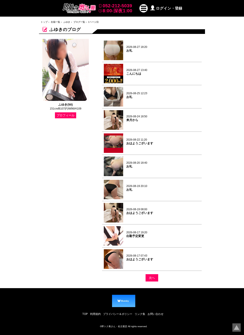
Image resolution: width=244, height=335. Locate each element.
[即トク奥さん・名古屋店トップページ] (79, 8)
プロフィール (66, 115)
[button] (143, 8)
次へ (152, 277)
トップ (44, 22)
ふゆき (66, 22)
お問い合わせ (155, 314)
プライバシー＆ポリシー (117, 314)
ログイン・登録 (169, 8)
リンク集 (140, 314)
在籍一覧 (55, 22)
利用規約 (95, 314)
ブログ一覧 (79, 22)
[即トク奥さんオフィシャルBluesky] (124, 301)
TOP (85, 314)
